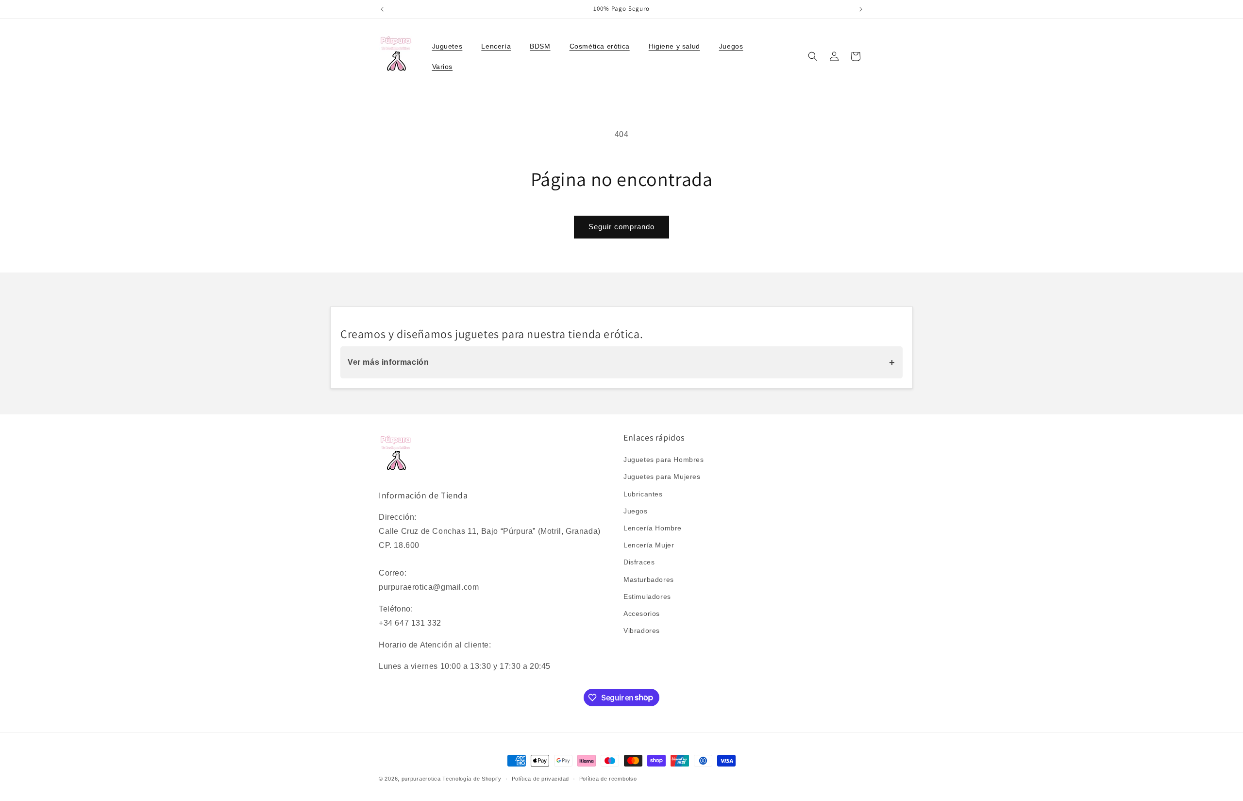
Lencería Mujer (648, 545)
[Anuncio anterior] (382, 9)
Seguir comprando (621, 226)
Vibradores (641, 631)
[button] (451, 46)
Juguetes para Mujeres (662, 477)
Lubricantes (643, 494)
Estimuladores (647, 596)
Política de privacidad (540, 778)
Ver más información (621, 362)
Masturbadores (648, 579)
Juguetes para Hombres (663, 460)
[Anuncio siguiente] (861, 9)
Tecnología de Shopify (472, 779)
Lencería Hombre (652, 528)
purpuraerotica (421, 779)
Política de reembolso (608, 778)
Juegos (635, 511)
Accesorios (641, 613)
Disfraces (639, 562)
